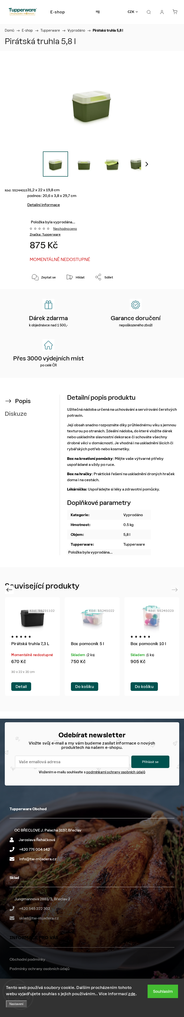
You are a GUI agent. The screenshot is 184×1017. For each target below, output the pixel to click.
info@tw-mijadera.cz (38, 859)
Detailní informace (43, 205)
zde (132, 994)
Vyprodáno (133, 515)
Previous (9, 589)
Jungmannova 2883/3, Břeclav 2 (42, 899)
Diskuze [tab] (16, 413)
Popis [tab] (23, 401)
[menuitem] (57, 12)
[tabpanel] (151, 646)
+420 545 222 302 (34, 909)
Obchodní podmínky (27, 959)
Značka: (45, 234)
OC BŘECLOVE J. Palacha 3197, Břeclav (47, 830)
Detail (21, 686)
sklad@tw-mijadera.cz (39, 918)
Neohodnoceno (65, 228)
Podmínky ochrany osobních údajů (39, 969)
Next (175, 589)
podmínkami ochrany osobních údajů (115, 772)
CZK (131, 12)
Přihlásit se (150, 762)
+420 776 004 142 (34, 849)
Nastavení (16, 1004)
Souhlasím (163, 991)
